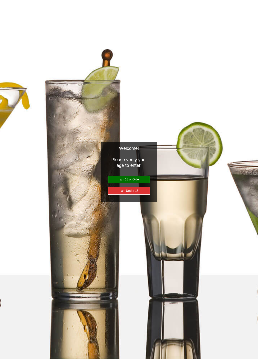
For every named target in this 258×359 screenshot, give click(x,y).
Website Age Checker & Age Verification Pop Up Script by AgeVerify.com (253, 358)
